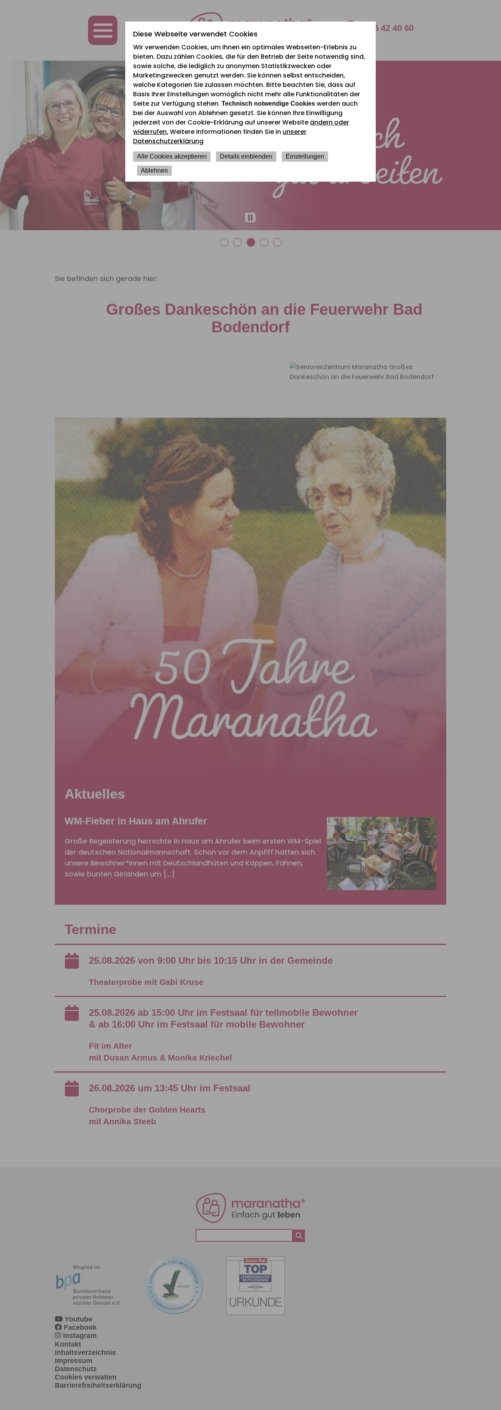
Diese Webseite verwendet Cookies (195, 34)
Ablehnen (154, 170)
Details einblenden (246, 156)
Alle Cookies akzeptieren (172, 156)
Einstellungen (305, 156)
